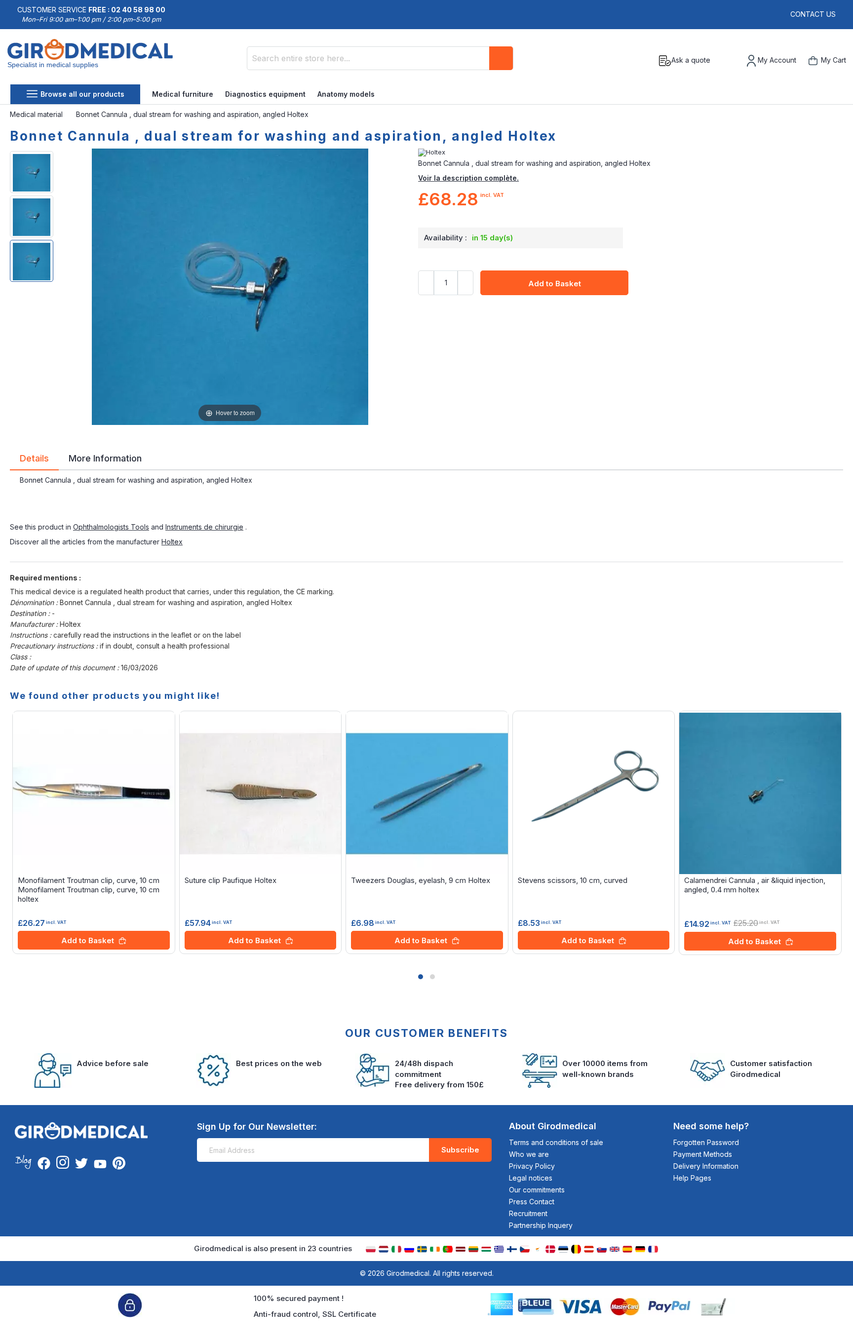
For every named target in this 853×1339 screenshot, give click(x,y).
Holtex (172, 541)
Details (34, 457)
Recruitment (528, 1213)
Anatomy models (346, 94)
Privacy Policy (532, 1166)
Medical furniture (182, 94)
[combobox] (380, 58)
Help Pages (692, 1178)
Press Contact (531, 1201)
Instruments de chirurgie (204, 527)
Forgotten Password (706, 1142)
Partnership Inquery (541, 1225)
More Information (105, 457)
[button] (420, 976)
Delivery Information (705, 1166)
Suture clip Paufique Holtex (230, 880)
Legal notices (530, 1178)
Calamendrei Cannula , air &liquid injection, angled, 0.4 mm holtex (754, 885)
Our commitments (537, 1190)
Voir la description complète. (468, 178)
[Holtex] (630, 152)
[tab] (34, 460)
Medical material (37, 114)
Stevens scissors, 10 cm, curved (572, 880)
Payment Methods (702, 1154)
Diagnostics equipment (265, 94)
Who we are (529, 1154)
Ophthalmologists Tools (111, 527)
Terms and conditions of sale (556, 1142)
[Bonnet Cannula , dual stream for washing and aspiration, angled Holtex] (31, 172)
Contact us (813, 14)
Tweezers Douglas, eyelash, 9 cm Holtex (420, 880)
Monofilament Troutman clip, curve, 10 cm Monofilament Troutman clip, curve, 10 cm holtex (88, 890)
